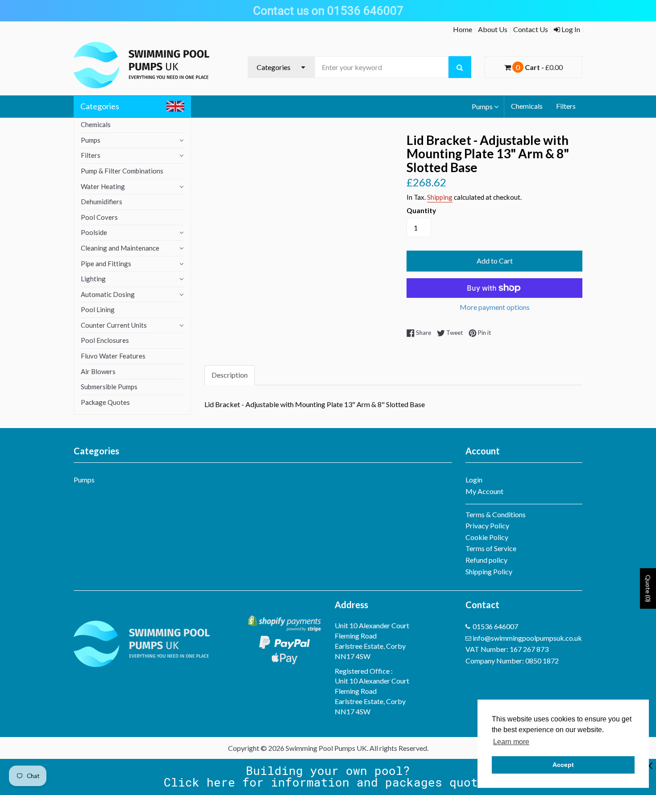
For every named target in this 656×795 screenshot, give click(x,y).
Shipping (440, 197)
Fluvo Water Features (113, 356)
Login (473, 479)
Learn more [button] (511, 742)
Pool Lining (98, 309)
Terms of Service (490, 548)
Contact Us (530, 29)
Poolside (94, 232)
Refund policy (486, 560)
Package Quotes (105, 402)
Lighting (93, 279)
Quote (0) (648, 588)
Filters (566, 106)
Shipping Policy (488, 571)
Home (462, 29)
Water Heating (103, 186)
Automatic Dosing (108, 294)
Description (230, 375)
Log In (570, 29)
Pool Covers (99, 217)
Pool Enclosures (105, 340)
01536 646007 (495, 626)
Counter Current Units (114, 325)
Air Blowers (98, 371)
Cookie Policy (486, 537)
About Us (492, 29)
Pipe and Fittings (106, 264)
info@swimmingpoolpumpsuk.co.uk (527, 638)
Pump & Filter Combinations (122, 171)
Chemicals (527, 106)
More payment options (495, 307)
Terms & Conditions (495, 514)
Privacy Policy (487, 525)
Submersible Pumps (109, 387)
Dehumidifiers (101, 202)
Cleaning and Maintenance (120, 248)
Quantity (421, 210)
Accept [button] (563, 764)
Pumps (482, 106)
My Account (484, 491)
